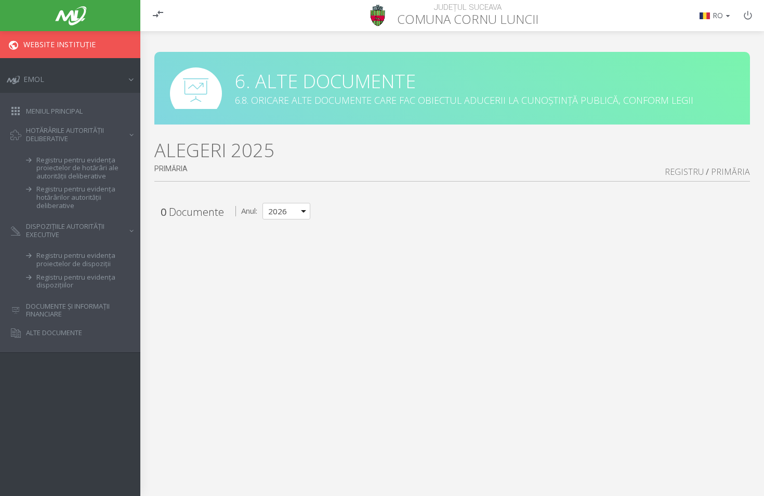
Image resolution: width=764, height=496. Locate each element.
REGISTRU (684, 171)
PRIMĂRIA (730, 171)
